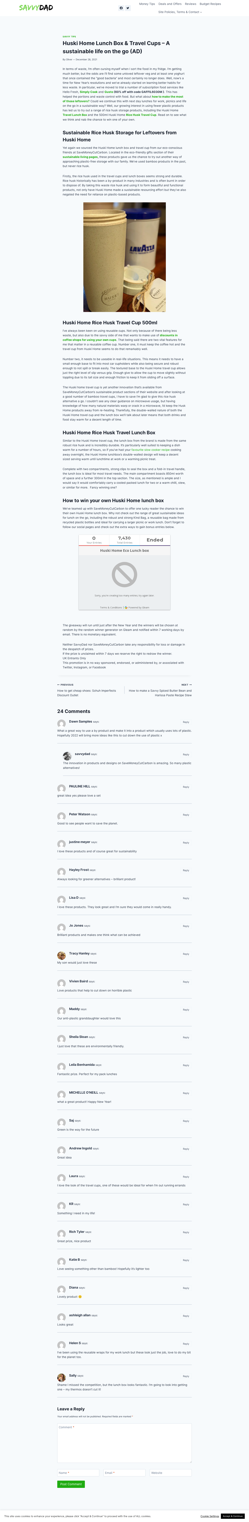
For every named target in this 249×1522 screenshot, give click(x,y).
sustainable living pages (80, 157)
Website (156, 1473)
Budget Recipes (210, 4)
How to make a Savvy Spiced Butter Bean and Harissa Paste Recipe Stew (160, 690)
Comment (66, 1427)
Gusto (109, 92)
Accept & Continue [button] (233, 1516)
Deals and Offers (170, 4)
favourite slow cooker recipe (150, 449)
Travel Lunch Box (75, 115)
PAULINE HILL (79, 786)
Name (64, 1473)
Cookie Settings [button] (210, 1516)
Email (110, 1473)
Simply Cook (89, 92)
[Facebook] (121, 8)
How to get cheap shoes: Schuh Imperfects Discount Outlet (86, 690)
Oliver (69, 59)
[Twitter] (128, 8)
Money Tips (147, 4)
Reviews (190, 4)
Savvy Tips (69, 36)
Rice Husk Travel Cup (141, 115)
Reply (186, 722)
